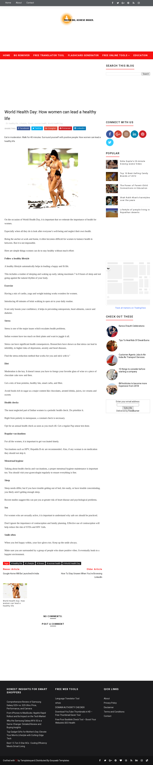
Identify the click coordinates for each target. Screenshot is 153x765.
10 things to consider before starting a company (132, 370)
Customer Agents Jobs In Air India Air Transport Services (132, 355)
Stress (30, 123)
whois (58, 703)
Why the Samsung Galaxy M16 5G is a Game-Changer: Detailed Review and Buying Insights (24, 724)
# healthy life (16, 563)
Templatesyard (27, 760)
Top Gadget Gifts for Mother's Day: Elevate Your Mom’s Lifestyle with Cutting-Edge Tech (26, 735)
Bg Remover (22, 55)
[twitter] (118, 3)
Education (140, 55)
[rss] (133, 3)
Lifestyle (23, 123)
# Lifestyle (29, 563)
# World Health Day (71, 563)
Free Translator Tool (48, 55)
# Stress (40, 563)
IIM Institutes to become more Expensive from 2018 (133, 384)
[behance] (136, 760)
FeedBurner (133, 411)
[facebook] (112, 3)
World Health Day (55, 123)
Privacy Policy (110, 703)
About (19, 2)
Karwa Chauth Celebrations (131, 326)
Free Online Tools (114, 55)
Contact (30, 2)
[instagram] (139, 3)
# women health (54, 563)
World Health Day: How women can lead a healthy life (14, 603)
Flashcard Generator (83, 55)
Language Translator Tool (67, 698)
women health (41, 123)
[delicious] (147, 760)
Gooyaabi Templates (59, 760)
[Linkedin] (144, 3)
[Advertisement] (76, 41)
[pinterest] (128, 3)
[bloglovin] (121, 760)
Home (8, 2)
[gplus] (123, 3)
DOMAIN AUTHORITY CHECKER (70, 707)
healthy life (13, 123)
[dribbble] (126, 760)
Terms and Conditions (114, 712)
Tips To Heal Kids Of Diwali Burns (134, 340)
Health (9, 63)
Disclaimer (109, 707)
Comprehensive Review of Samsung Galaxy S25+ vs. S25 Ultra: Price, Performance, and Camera (24, 705)
